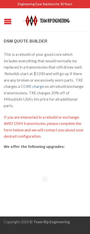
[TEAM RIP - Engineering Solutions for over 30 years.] (46, 20)
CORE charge (32, 86)
